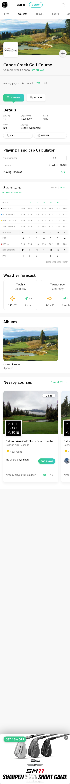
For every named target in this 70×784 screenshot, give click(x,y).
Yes (38, 83)
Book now (47, 461)
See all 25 (57, 382)
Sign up (36, 4)
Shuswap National (12, 192)
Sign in (21, 4)
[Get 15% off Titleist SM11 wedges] (35, 759)
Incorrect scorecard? (57, 262)
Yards (54, 188)
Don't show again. (35, 781)
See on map (37, 70)
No (45, 83)
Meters (63, 188)
